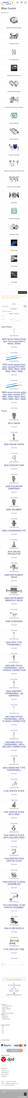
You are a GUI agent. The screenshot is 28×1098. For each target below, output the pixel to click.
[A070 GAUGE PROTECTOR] (14, 544)
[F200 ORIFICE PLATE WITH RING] (14, 804)
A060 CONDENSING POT (14, 530)
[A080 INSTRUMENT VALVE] (14, 567)
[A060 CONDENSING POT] (14, 523)
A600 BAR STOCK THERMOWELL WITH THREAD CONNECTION (14, 667)
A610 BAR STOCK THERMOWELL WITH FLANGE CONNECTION (14, 718)
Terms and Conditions (7, 1006)
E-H (3, 1027)
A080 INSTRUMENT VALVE (14, 575)
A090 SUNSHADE (14, 621)
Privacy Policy (5, 1007)
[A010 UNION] (14, 415)
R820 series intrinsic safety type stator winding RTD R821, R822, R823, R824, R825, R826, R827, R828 (14, 395)
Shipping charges (6, 1019)
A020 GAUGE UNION (14, 444)
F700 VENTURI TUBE (14, 949)
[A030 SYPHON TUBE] (14, 457)
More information (22, 1096)
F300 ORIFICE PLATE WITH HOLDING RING (14, 836)
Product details (14, 352)
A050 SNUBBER (14, 509)
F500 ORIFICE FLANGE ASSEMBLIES (14, 882)
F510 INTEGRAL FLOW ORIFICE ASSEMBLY (14, 906)
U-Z (3, 1033)
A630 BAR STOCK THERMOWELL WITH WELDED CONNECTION (14, 744)
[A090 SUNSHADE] (14, 613)
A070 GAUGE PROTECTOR (14, 552)
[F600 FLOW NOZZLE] (14, 920)
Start (12, 319)
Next (17, 320)
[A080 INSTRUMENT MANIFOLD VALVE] (14, 590)
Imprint (3, 1010)
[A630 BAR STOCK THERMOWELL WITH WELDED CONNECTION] (14, 734)
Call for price (14, 347)
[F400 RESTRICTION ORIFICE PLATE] (14, 851)
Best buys (4, 1017)
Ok (25, 1094)
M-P (3, 1030)
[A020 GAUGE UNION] (14, 436)
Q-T (3, 1032)
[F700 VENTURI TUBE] (14, 941)
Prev (15, 319)
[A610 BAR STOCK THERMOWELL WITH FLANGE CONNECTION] (14, 709)
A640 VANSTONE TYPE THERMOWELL (14, 768)
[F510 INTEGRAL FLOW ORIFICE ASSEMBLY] (14, 897)
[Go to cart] (21, 2)
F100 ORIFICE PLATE (14, 790)
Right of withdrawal (6, 1008)
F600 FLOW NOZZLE (14, 928)
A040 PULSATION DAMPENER (14, 487)
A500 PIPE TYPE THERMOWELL (14, 643)
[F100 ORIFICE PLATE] (14, 783)
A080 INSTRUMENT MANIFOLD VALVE (14, 599)
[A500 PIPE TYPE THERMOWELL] (14, 634)
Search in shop (22, 292)
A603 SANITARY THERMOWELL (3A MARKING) (14, 693)
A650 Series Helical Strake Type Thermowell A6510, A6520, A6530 (14, 341)
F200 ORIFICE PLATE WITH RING (14, 813)
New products (5, 1016)
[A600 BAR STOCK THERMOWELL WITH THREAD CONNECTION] (14, 658)
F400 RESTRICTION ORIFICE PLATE (14, 859)
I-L (2, 1029)
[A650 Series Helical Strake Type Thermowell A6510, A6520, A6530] (14, 331)
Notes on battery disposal (8, 1013)
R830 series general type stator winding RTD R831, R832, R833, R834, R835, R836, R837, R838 (14, 368)
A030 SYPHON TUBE (14, 465)
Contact (4, 1011)
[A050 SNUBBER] (14, 502)
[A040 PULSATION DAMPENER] (14, 478)
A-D (3, 1026)
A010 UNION (14, 423)
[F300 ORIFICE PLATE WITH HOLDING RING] (14, 827)
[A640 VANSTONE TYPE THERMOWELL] (14, 760)
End (20, 320)
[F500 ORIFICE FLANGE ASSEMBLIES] (14, 874)
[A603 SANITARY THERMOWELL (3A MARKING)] (14, 683)
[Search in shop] (17, 2)
